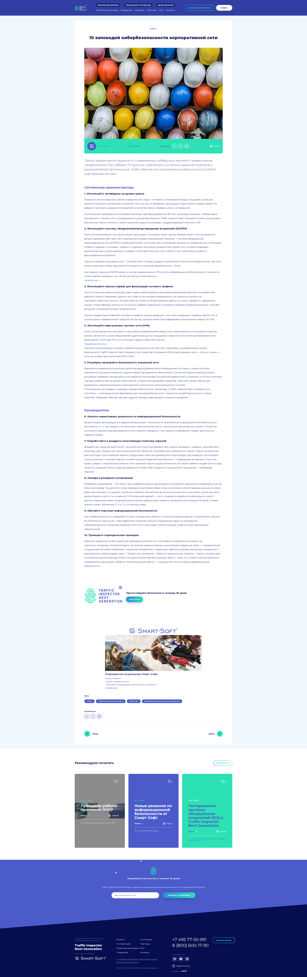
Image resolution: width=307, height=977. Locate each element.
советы (89, 701)
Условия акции (111, 688)
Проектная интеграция (107, 10)
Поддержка (126, 10)
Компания (139, 10)
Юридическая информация (128, 962)
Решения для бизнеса (108, 5)
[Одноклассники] (180, 146)
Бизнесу (120, 939)
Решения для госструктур (138, 5)
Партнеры (152, 10)
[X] (187, 146)
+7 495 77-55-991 (189, 939)
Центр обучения (165, 5)
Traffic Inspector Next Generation (110, 701)
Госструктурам (124, 944)
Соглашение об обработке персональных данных (137, 959)
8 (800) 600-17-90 (190, 945)
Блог (161, 10)
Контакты (170, 10)
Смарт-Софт (133, 701)
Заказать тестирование (179, 895)
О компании (146, 939)
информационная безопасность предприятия (162, 701)
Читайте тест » (92, 280)
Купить (224, 8)
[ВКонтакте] (174, 146)
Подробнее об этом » (96, 344)
